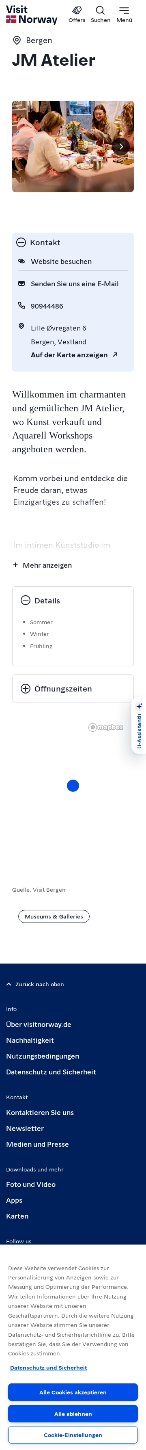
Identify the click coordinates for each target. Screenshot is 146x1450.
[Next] (121, 147)
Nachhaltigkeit (30, 1039)
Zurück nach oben (39, 984)
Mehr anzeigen (47, 564)
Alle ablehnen (73, 1413)
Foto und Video (31, 1184)
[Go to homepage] (32, 15)
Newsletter (25, 1127)
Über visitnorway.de (38, 1024)
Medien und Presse (37, 1143)
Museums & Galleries (54, 916)
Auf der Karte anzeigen (69, 354)
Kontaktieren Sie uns (40, 1112)
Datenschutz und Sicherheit (51, 1071)
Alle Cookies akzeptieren (73, 1392)
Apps (14, 1199)
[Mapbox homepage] (106, 727)
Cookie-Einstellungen (73, 1434)
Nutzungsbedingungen (42, 1055)
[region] (73, 794)
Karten (17, 1215)
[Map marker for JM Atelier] (73, 786)
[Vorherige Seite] (25, 147)
